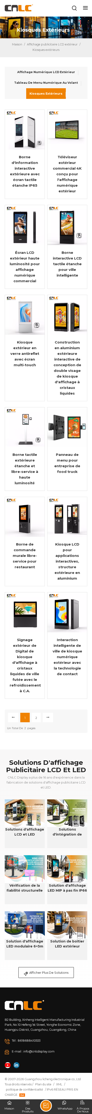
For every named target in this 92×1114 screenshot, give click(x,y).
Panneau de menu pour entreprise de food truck (67, 463)
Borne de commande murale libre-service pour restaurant (25, 555)
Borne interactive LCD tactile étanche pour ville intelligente (67, 263)
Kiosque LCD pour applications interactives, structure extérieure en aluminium (67, 561)
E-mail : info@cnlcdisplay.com (33, 1051)
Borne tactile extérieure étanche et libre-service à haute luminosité (24, 468)
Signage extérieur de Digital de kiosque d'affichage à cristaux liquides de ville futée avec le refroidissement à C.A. (25, 665)
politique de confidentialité (24, 1089)
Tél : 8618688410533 (26, 1040)
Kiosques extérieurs (46, 93)
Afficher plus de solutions (48, 972)
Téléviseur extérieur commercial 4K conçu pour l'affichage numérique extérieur (67, 174)
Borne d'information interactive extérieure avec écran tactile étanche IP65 (25, 171)
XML (59, 1084)
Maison (16, 44)
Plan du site (43, 1084)
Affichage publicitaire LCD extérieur (52, 44)
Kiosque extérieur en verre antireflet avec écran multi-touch (24, 353)
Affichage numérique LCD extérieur (46, 72)
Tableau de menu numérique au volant (46, 82)
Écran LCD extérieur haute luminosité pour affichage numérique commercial (25, 266)
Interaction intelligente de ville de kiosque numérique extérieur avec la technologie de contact (67, 657)
